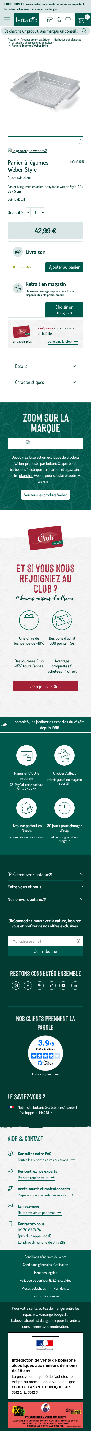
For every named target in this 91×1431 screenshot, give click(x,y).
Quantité (15, 212)
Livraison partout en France (26, 828)
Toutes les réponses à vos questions (43, 1160)
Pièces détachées (34, 1288)
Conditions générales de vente (45, 1256)
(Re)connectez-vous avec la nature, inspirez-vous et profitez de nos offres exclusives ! (46, 923)
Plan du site (62, 1288)
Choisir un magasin (64, 309)
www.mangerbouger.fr (50, 1314)
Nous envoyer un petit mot (36, 1213)
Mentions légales (45, 1272)
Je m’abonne (45, 951)
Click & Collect (64, 773)
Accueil (12, 39)
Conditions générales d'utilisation (45, 1264)
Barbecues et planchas (67, 39)
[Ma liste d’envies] (68, 19)
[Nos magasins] (50, 19)
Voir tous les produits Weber (45, 494)
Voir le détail (16, 199)
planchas (26, 475)
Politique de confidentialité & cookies (45, 1280)
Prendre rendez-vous (33, 1177)
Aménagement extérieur (35, 39)
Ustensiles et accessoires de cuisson (33, 42)
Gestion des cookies (46, 1296)
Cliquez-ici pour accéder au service (42, 1195)
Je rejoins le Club (60, 341)
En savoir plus (22, 341)
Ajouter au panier (64, 267)
